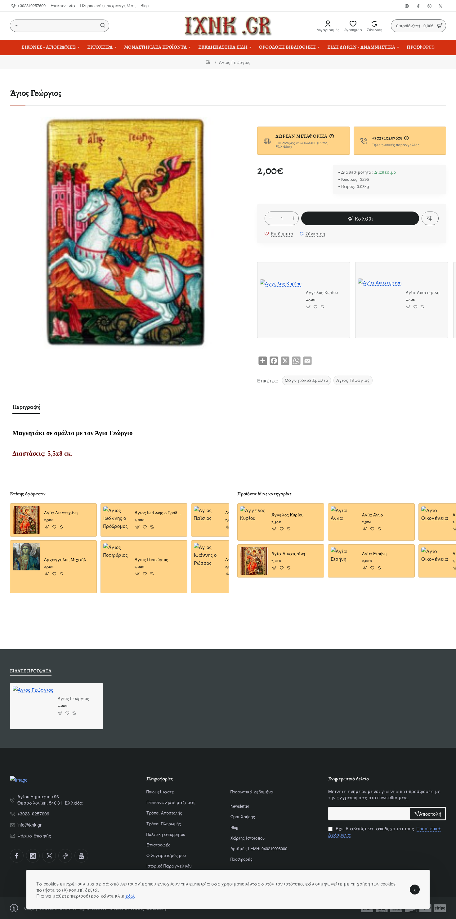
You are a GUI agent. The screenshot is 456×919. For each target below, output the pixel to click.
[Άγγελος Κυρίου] (281, 300)
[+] (293, 218)
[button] (360, 218)
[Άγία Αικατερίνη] (379, 300)
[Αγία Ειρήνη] (344, 561)
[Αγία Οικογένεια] (435, 520)
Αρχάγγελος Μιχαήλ (65, 559)
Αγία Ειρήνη (374, 553)
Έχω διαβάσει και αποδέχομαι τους (384, 832)
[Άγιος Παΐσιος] (207, 520)
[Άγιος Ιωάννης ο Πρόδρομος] (117, 520)
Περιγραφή (26, 407)
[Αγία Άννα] (344, 520)
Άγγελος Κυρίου (322, 292)
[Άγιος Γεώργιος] (33, 706)
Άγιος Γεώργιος (353, 380)
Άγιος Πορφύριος (151, 559)
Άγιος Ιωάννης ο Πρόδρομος (159, 512)
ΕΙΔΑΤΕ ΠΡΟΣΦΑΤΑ (30, 671)
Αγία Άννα (372, 515)
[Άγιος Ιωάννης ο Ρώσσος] (207, 557)
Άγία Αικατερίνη (422, 292)
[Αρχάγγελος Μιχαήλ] (26, 557)
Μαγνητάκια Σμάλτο (306, 380)
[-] (270, 218)
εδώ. (130, 896)
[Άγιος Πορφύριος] (117, 557)
